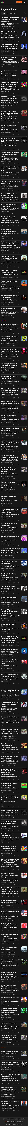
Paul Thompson (8, 105)
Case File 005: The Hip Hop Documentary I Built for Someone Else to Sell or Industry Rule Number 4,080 (10, 638)
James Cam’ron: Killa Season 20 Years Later (10, 429)
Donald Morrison (9, 223)
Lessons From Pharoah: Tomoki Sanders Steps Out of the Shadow (10, 484)
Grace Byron (8, 543)
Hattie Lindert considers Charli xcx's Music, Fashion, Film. (10, 328)
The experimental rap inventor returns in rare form (9, 501)
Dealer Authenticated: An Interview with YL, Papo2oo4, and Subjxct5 (10, 442)
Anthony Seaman (11, 26)
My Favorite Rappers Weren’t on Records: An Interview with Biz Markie (10, 510)
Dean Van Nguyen (11, 954)
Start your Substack (11, 1121)
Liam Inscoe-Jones (9, 476)
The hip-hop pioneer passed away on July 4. (10, 233)
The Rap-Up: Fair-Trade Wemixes (8, 574)
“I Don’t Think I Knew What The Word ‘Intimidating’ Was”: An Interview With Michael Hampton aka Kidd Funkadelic (9, 84)
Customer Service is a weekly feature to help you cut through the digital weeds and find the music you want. (10, 380)
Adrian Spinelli (8, 491)
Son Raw (6, 618)
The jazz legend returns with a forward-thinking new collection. (9, 459)
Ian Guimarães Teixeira (10, 738)
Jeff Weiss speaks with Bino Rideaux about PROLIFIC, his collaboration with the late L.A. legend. (10, 173)
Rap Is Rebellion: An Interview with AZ (7, 834)
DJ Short (7, 236)
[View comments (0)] (8, 28)
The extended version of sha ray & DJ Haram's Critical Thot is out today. (10, 103)
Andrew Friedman (11, 763)
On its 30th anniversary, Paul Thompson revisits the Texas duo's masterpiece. (10, 300)
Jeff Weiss (11, 39)
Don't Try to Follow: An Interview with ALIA (8, 744)
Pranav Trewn (8, 147)
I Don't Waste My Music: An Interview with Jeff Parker (9, 1036)
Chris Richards (8, 1042)
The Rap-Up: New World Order (8, 416)
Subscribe (19, 2)
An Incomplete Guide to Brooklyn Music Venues (8, 847)
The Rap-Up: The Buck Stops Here (10, 718)
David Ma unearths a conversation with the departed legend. (10, 515)
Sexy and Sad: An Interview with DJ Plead (9, 337)
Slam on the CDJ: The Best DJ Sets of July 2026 (10, 182)
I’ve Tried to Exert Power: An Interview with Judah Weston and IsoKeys (10, 19)
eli (7, 941)
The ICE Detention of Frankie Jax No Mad (10, 1102)
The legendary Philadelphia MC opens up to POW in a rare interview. (9, 368)
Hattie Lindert (8, 331)
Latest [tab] (3, 13)
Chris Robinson (8, 462)
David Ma (9, 518)
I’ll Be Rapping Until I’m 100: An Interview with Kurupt (10, 45)
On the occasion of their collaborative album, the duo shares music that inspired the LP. (10, 775)
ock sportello (8, 265)
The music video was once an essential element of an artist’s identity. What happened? (9, 74)
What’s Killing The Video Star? (9, 71)
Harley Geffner (8, 315)
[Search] (25, 13)
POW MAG (7, 175)
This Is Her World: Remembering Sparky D (8, 230)
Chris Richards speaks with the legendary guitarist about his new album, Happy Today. (9, 1040)
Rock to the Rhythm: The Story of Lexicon (9, 948)
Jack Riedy (7, 91)
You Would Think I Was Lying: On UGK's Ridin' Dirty (10, 296)
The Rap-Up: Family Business (10, 810)
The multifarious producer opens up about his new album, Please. (9, 341)
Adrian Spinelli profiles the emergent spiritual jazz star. (8, 488)
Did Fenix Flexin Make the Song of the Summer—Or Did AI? (10, 797)
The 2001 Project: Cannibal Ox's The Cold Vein (9, 757)
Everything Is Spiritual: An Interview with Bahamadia (9, 364)
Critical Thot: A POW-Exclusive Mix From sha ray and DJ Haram (9, 770)
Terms (16, 1119)
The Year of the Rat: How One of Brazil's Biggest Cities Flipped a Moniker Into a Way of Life (10, 731)
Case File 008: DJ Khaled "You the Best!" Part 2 (9, 194)
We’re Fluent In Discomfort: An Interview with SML (9, 675)
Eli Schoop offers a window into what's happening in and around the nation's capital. (9, 939)
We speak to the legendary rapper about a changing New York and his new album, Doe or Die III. (10, 838)
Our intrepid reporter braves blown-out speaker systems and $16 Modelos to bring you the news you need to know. (10, 851)
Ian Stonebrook (10, 435)
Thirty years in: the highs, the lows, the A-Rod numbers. (10, 628)
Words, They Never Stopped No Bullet (10, 912)
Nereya (6, 681)
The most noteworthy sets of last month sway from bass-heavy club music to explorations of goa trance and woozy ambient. (10, 964)
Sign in (25, 2)
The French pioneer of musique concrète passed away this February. (9, 708)
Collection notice (21, 1119)
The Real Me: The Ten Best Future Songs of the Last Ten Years (10, 351)
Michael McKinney (9, 188)
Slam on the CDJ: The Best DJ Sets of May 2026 (10, 961)
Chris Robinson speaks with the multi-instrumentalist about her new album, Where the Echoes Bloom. (9, 748)
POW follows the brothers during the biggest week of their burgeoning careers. (9, 23)
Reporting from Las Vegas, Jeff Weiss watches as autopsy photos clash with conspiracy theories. (9, 36)
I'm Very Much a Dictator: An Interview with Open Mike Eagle (10, 154)
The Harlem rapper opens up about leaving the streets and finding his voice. (10, 287)
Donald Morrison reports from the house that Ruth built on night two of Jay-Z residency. (10, 565)
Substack (8, 1124)
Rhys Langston (9, 1108)
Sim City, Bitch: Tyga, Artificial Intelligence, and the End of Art (9, 258)
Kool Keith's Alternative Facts (8, 497)
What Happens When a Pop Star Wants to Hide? (9, 325)
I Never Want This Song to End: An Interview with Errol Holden (10, 282)
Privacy (12, 1119)
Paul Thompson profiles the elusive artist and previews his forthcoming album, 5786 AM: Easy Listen (10, 1027)
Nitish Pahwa (8, 1017)
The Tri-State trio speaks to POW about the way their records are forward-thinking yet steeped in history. (9, 447)
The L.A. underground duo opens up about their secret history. (9, 951)
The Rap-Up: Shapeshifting (9, 649)
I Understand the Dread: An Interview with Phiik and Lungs (9, 661)
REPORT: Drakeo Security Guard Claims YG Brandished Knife (10, 403)
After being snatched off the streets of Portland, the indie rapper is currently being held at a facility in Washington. (10, 1106)
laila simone (8, 918)
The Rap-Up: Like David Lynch (8, 126)
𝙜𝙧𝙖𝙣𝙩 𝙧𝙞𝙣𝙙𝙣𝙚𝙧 (10, 804)
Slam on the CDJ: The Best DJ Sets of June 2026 (10, 549)
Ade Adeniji (7, 250)
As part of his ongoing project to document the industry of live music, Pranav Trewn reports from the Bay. (10, 528)
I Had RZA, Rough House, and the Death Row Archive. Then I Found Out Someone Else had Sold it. (9, 643)
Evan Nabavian (8, 503)
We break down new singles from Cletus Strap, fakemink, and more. (10, 221)
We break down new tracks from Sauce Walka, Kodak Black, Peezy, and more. (9, 721)
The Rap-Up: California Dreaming (8, 309)
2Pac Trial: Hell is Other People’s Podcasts (8, 58)
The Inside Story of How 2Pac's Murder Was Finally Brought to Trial (9, 113)
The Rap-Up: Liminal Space (9, 1051)
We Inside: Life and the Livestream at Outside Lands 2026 (10, 140)
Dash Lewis (9, 290)
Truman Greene (8, 853)
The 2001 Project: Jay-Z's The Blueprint (9, 598)
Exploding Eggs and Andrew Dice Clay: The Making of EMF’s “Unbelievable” (10, 860)
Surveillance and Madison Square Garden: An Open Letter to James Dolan (9, 1010)
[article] (14, 23)
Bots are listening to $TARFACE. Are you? (10, 262)
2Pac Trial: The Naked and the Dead (9, 32)
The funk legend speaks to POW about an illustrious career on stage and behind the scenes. (10, 88)
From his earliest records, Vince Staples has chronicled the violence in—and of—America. (10, 915)
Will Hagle (7, 211)
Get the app (20, 1121)
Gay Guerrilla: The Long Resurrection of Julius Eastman (8, 469)
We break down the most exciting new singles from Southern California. (9, 312)
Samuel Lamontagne (10, 1096)
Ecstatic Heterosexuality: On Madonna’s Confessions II (10, 537)
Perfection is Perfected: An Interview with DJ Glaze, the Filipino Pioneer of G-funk (10, 243)
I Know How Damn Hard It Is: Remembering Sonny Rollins (10, 1063)
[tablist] (8, 13)
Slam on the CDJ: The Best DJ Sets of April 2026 (10, 1075)
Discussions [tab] (12, 13)
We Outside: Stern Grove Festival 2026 (9, 524)
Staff (6, 591)
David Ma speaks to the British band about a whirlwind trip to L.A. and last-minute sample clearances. (10, 865)
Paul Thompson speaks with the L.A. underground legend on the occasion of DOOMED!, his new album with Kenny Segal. (9, 158)
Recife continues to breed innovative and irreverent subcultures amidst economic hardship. (8, 735)
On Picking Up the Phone (9, 924)
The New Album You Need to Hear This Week (10, 377)
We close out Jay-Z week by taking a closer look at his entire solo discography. (10, 589)
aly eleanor (8, 711)
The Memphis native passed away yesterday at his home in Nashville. (10, 825)
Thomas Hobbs (10, 51)
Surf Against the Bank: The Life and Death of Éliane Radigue (9, 704)
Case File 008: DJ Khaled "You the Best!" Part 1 (9, 271)
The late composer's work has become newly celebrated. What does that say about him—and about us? (9, 474)
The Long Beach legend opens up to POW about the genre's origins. (10, 248)
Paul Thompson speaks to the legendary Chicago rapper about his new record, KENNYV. (10, 879)
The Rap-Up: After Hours (9, 900)
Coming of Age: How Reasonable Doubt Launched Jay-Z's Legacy (10, 611)
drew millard (10, 992)
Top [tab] (7, 13)
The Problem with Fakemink (10, 998)
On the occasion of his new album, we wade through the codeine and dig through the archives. (10, 355)
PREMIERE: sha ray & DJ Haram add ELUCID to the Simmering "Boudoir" (9, 98)
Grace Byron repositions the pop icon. (9, 540)
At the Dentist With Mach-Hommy (9, 1024)
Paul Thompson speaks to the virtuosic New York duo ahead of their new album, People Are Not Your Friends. (9, 666)
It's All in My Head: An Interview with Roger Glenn (9, 456)
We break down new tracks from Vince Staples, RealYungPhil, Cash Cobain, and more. (9, 903)
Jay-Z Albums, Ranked (8, 586)
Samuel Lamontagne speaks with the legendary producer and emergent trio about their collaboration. (9, 1093)
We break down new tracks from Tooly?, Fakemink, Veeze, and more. (10, 1054)
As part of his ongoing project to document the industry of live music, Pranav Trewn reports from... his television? (10, 144)
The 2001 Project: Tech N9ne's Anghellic (8, 986)
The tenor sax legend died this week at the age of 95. (10, 1066)
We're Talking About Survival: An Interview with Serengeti (9, 875)
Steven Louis (8, 132)
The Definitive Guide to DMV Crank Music (10, 935)
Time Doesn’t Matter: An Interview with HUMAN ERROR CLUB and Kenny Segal (8, 1089)
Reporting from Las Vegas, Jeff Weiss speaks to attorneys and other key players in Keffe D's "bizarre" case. (9, 117)
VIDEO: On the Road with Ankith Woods (9, 205)
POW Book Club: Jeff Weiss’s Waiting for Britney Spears (10, 389)
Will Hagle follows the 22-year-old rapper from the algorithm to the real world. (10, 208)
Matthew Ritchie (9, 929)
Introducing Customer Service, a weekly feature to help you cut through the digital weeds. (9, 892)
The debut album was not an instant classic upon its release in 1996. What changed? (10, 616)
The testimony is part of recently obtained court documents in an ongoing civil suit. (9, 407)
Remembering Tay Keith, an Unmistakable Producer (9, 822)
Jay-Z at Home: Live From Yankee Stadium (9, 562)
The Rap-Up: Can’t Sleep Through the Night (8, 973)
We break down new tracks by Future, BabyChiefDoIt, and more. (10, 651)
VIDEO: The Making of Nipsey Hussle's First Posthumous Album (10, 168)
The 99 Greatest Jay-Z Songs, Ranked (8, 625)
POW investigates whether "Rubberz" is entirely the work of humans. (9, 802)
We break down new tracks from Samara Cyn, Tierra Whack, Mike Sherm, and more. (9, 813)
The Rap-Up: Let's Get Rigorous (8, 217)
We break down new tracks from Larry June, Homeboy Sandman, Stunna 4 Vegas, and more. (9, 578)
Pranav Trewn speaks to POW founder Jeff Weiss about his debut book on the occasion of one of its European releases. (10, 393)
